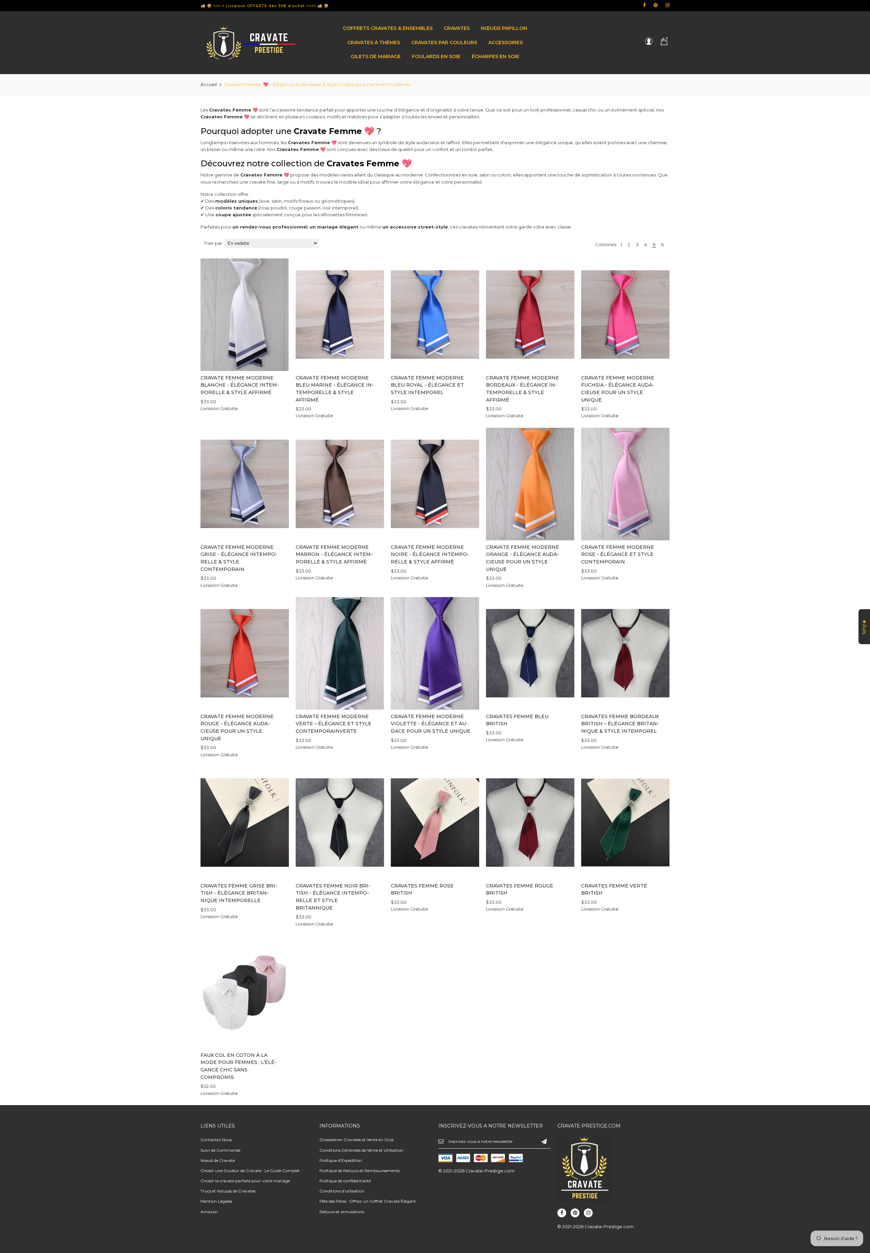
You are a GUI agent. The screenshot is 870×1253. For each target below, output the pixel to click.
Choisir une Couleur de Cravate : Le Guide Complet (250, 1170)
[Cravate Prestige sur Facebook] (644, 5)
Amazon (209, 1211)
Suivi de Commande (220, 1150)
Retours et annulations (341, 1211)
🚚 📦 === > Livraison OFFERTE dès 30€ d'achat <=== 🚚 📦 (265, 5)
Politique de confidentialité (345, 1180)
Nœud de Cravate (218, 1160)
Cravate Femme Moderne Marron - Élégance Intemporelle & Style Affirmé (334, 554)
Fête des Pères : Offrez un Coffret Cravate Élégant (367, 1201)
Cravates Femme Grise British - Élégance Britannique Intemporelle (239, 893)
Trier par (213, 243)
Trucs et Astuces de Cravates (228, 1190)
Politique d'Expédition (340, 1160)
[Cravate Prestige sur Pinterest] (656, 5)
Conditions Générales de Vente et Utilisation (361, 1150)
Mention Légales (216, 1201)
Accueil (209, 84)
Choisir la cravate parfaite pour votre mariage (245, 1180)
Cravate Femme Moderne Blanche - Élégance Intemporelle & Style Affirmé (240, 385)
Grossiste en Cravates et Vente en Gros (356, 1139)
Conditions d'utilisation (341, 1190)
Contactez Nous (216, 1139)
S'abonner (544, 1141)
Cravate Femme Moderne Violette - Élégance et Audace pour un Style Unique (430, 723)
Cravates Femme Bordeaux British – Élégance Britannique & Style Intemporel (620, 723)
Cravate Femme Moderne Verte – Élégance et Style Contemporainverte (333, 723)
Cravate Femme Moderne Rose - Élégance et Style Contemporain (617, 554)
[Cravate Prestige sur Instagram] (667, 5)
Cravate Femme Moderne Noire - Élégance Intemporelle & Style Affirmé (430, 554)
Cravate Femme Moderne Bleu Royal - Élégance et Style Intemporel (427, 385)
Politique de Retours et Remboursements (359, 1170)
